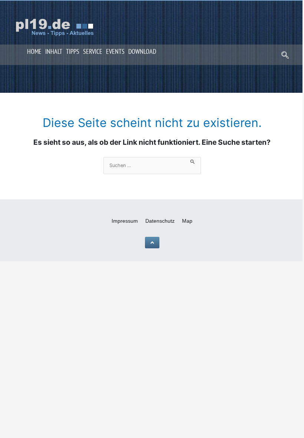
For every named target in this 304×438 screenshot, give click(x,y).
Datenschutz (160, 221)
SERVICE (92, 51)
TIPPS (72, 51)
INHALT (53, 51)
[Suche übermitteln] (192, 160)
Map (187, 221)
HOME (34, 51)
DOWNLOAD (142, 51)
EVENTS (115, 51)
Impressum (125, 221)
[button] (285, 55)
